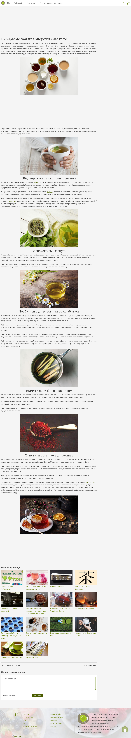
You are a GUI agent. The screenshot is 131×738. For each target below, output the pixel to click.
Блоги (25, 723)
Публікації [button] (18, 3)
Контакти (53, 720)
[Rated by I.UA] (16, 736)
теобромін (12, 201)
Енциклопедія (28, 717)
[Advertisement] (65, 19)
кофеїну (36, 182)
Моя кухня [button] (31, 3)
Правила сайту (55, 714)
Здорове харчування (30, 726)
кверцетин (90, 482)
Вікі (8, 3)
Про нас (53, 726)
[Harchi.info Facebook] (15, 714)
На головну (27, 714)
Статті (25, 720)
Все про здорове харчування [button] (51, 3)
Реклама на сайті (56, 717)
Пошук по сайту (56, 723)
